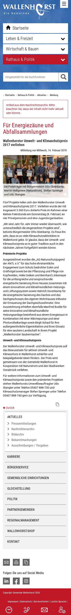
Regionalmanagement (23, 520)
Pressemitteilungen (23, 423)
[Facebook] (16, 581)
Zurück (9, 407)
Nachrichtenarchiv (23, 429)
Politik (12, 499)
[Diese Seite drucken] (16, 562)
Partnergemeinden (21, 510)
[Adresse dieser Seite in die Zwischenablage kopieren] (26, 562)
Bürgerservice (18, 467)
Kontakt (13, 541)
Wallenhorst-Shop (21, 531)
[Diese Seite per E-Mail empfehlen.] (6, 562)
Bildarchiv (17, 434)
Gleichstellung (18, 488)
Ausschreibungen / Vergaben (29, 445)
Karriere (13, 457)
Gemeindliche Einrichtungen (28, 478)
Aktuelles (14, 417)
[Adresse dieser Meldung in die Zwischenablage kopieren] (57, 404)
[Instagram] (26, 581)
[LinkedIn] (6, 581)
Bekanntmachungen (24, 440)
